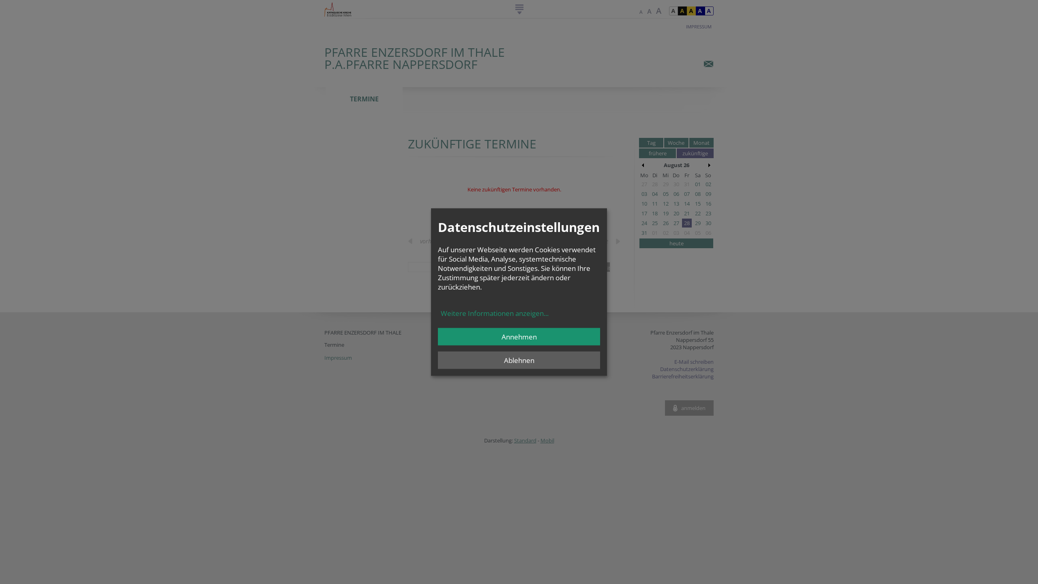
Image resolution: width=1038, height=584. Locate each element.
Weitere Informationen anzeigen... (495, 313)
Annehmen (519, 336)
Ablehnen (519, 360)
